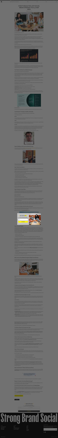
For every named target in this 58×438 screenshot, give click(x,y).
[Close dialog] (40, 213)
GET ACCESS (23, 221)
